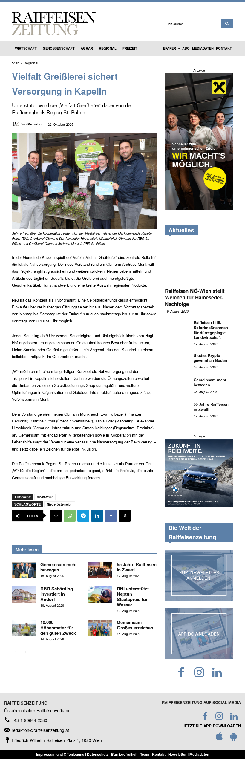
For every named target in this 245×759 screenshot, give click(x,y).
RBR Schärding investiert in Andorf (56, 594)
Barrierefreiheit (124, 754)
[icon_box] (25, 720)
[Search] (227, 23)
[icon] (219, 738)
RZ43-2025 (45, 497)
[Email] (56, 516)
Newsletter (177, 754)
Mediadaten (199, 754)
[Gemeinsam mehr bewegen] (24, 570)
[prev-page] (15, 651)
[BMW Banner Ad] (199, 505)
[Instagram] (199, 672)
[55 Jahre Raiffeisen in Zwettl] (100, 570)
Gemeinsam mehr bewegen (58, 567)
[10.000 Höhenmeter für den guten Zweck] (24, 628)
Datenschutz (97, 754)
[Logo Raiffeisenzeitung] (84, 23)
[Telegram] (83, 516)
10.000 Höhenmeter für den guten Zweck (58, 627)
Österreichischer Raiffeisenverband (37, 710)
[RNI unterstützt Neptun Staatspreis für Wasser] (100, 594)
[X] (125, 516)
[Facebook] (111, 516)
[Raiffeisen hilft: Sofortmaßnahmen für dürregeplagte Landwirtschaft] (177, 328)
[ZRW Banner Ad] (199, 208)
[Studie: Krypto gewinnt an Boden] (177, 361)
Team (144, 754)
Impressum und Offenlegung (60, 754)
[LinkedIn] (217, 672)
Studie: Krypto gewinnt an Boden (210, 357)
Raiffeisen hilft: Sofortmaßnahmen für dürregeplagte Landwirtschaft (211, 329)
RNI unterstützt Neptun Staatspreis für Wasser (133, 596)
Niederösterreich (60, 504)
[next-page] (25, 651)
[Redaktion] (16, 124)
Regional (30, 62)
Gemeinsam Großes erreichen (135, 625)
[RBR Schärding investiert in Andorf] (24, 594)
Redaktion (35, 124)
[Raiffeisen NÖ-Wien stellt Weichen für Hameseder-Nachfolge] (199, 263)
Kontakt (159, 754)
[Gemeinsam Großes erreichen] (100, 628)
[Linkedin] (97, 516)
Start (15, 62)
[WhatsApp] (70, 516)
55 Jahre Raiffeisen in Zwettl (137, 567)
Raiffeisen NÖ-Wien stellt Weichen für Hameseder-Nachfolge (195, 297)
